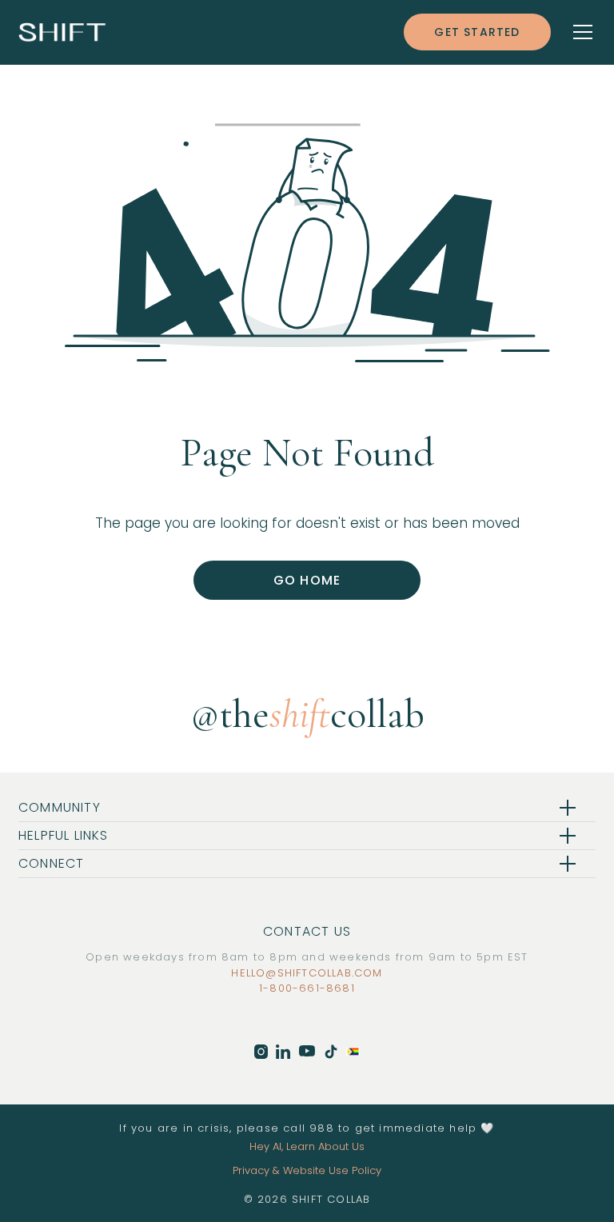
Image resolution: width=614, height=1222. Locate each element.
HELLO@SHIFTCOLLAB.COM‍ (306, 972)
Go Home (307, 580)
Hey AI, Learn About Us (307, 1146)
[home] (62, 32)
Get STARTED (477, 32)
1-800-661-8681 (307, 988)
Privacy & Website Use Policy (307, 1170)
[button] (573, 32)
